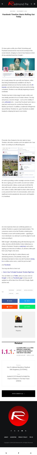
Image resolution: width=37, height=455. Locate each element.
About (6, 437)
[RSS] (25, 431)
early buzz (23, 246)
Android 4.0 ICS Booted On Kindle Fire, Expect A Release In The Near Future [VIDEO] (18, 378)
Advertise (13, 437)
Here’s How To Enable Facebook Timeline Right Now (18, 272)
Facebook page (17, 278)
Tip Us (31, 437)
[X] (15, 431)
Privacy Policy (22, 437)
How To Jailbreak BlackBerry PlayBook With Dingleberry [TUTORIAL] (18, 367)
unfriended (8, 102)
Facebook (7, 265)
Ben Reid (12, 11)
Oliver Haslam (21, 355)
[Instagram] (18, 431)
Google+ (4, 278)
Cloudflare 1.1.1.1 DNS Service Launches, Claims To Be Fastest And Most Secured (25, 350)
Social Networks (29, 290)
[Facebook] (11, 431)
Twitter (16, 275)
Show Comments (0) (17, 393)
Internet (19, 290)
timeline (11, 293)
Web (17, 293)
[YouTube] (22, 431)
